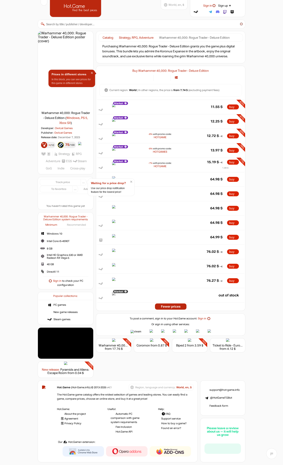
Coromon (143, 345)
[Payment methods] (148, 77)
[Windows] (176, 77)
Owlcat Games (64, 128)
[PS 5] (186, 77)
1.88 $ (225, 168)
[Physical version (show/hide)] (165, 77)
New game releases (65, 312)
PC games (60, 304)
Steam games (62, 319)
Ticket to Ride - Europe (228, 345)
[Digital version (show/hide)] (159, 77)
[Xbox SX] (192, 77)
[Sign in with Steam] (196, 12)
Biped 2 (181, 345)
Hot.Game (76, 8)
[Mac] (181, 77)
